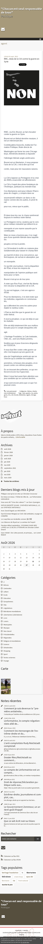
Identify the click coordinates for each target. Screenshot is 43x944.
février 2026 (8, 452)
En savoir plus (25, 942)
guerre (28, 393)
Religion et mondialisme (12, 641)
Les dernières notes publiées (24, 932)
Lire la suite (20, 437)
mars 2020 (7, 478)
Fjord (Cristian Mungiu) (9, 514)
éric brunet (14, 395)
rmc (9, 395)
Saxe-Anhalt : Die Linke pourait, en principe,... (17, 533)
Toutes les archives (11, 481)
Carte (4, 669)
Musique (6, 628)
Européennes (8, 601)
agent (28, 395)
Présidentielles (8, 634)
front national (23, 881)
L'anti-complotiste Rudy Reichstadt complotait (22, 745)
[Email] (3, 29)
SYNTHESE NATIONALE (12, 507)
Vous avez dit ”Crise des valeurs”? (13, 502)
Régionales (7, 638)
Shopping (6, 651)
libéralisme (6, 877)
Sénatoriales (8, 647)
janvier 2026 (8, 456)
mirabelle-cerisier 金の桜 (22, 519)
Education (7, 598)
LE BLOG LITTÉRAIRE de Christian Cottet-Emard (20, 528)
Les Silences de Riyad (9, 522)
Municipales (7, 625)
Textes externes (9, 657)
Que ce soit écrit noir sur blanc (19, 821)
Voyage (6, 661)
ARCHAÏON (21, 511)
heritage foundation (10, 873)
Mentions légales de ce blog (23, 936)
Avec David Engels (7, 511)
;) (3, 582)
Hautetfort (25, 930)
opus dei (29, 877)
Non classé (7, 631)
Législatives (7, 608)
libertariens (31, 873)
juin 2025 (7, 462)
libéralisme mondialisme (12, 611)
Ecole (5, 595)
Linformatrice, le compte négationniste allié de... (22, 722)
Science (6, 644)
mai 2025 (7, 465)
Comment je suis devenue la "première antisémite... (21, 710)
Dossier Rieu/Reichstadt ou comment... (18, 759)
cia (32, 393)
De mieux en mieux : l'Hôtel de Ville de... (15, 497)
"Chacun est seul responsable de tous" (21, 10)
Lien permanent (11, 391)
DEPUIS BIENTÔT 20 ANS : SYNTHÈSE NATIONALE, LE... (21, 505)
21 (33, 561)
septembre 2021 (10, 468)
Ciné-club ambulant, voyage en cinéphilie (21, 515)
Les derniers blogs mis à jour (9, 932)
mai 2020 (7, 475)
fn (22, 873)
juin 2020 (7, 471)
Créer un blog (18, 930)
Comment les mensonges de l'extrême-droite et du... (21, 732)
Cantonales (7, 588)
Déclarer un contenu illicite (9, 936)
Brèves (29, 391)
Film (4, 605)
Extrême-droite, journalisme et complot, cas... (22, 796)
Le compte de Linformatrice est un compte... (22, 771)
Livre (5, 618)
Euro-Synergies (34, 502)
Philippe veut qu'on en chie (10, 494)
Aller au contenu (6, 2)
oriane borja (18, 877)
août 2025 (7, 459)
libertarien (22, 395)
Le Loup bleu (5, 519)
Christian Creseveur (30, 494)
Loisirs (5, 621)
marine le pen (7, 885)
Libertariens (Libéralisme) (12, 615)
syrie (23, 393)
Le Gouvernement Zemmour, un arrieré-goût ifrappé (22, 808)
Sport (5, 654)
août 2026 (7, 449)
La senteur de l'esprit (27, 522)
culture (5, 592)
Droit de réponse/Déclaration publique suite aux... (21, 784)
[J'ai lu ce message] (41, 938)
